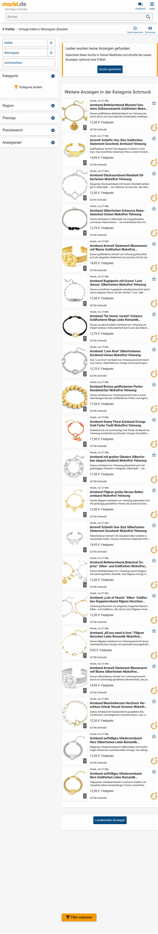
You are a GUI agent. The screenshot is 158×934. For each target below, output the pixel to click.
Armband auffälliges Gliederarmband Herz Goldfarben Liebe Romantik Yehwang (116, 775)
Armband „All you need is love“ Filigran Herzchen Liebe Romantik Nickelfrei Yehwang (117, 634)
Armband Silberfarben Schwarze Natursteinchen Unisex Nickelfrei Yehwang (117, 212)
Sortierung (150, 32)
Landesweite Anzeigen (110, 820)
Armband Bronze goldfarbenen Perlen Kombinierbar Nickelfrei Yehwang (116, 388)
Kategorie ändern (30, 87)
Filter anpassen (81, 917)
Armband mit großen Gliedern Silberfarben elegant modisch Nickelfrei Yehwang (118, 458)
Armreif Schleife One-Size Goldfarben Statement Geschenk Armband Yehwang (118, 142)
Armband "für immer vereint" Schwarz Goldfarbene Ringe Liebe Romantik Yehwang (116, 318)
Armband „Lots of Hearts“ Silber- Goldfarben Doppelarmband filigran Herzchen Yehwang (119, 599)
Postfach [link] (140, 8)
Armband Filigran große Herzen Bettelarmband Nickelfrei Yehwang (117, 494)
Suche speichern (135, 32)
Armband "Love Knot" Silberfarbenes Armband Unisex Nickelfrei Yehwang (115, 353)
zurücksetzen (13, 63)
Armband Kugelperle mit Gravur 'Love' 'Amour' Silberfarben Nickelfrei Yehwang (118, 282)
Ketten (8, 43)
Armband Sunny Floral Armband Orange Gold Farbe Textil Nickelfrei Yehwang (117, 423)
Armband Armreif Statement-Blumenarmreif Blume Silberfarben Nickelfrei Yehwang (119, 669)
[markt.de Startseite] (14, 4)
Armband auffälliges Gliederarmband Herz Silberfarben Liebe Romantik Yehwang (116, 740)
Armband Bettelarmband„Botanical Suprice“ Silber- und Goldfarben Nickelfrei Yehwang (117, 564)
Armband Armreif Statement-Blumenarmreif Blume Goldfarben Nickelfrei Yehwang (119, 247)
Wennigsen (11, 53)
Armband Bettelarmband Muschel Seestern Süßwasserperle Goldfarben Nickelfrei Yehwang (118, 106)
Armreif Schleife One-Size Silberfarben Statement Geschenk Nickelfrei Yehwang (118, 529)
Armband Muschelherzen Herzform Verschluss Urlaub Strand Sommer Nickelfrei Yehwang (118, 705)
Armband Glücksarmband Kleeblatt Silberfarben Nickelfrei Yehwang (117, 177)
